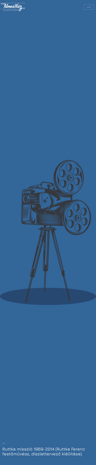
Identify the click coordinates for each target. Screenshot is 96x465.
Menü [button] (89, 7)
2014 (4, 443)
